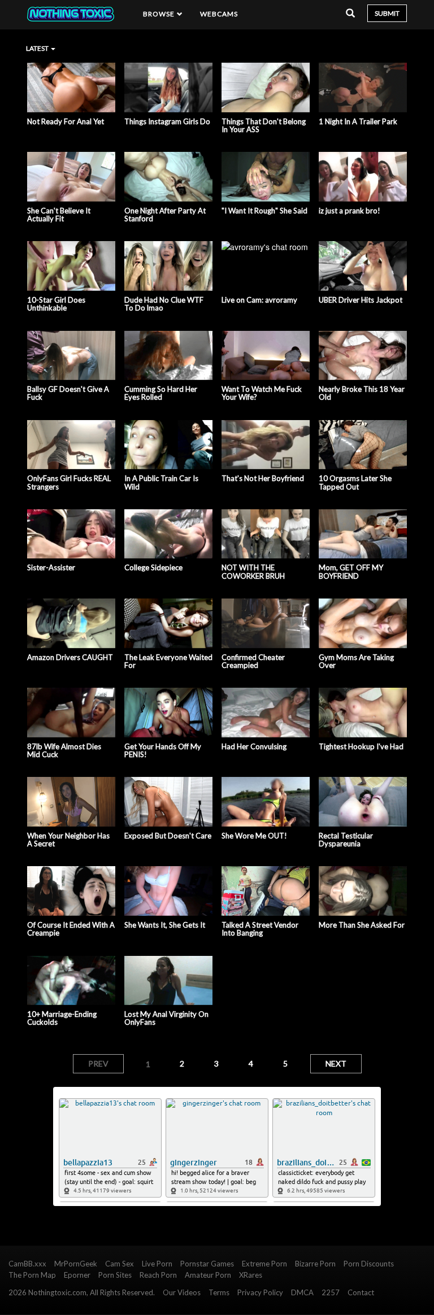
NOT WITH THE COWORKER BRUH (253, 571)
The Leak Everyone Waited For (168, 661)
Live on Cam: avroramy (259, 300)
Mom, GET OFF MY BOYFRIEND (351, 571)
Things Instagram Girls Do (167, 121)
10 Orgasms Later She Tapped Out (355, 482)
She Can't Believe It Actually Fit (58, 215)
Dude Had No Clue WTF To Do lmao (163, 304)
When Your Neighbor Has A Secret (68, 840)
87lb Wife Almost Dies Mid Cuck (64, 750)
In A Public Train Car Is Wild (161, 482)
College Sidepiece (153, 567)
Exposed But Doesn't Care (167, 836)
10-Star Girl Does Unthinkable (56, 304)
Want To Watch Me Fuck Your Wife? (262, 393)
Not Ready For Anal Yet (65, 121)
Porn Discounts (369, 1263)
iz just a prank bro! (349, 211)
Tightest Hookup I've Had (361, 746)
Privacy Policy (260, 1292)
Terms (219, 1292)
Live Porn (157, 1263)
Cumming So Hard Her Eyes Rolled (160, 393)
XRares (250, 1274)
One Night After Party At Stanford (165, 215)
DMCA (302, 1292)
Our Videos (182, 1292)
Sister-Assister (51, 567)
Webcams (219, 14)
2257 (331, 1292)
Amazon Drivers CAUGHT (70, 657)
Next (336, 1063)
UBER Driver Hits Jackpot (360, 300)
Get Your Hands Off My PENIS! (162, 750)
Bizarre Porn (315, 1263)
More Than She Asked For (362, 925)
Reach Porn (158, 1274)
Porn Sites (115, 1274)
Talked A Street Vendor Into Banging (260, 929)
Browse (160, 14)
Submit (387, 13)
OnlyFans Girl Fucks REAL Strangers (69, 482)
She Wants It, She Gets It (164, 925)
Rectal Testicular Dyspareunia (346, 840)
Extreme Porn (264, 1263)
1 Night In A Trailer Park (358, 121)
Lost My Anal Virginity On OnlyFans (166, 1018)
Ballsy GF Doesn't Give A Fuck (68, 393)
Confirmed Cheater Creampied (253, 661)
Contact (361, 1292)
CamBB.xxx (27, 1263)
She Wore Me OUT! (254, 836)
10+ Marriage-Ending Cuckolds (62, 1018)
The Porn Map (32, 1274)
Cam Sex (119, 1263)
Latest (38, 48)
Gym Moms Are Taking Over (356, 661)
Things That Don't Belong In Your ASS (264, 125)
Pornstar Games (207, 1263)
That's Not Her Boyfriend (263, 478)
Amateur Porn (208, 1274)
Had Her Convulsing (254, 746)
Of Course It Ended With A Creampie (71, 929)
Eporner (77, 1274)
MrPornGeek (75, 1263)
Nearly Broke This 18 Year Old (362, 393)
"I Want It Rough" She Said (264, 211)
